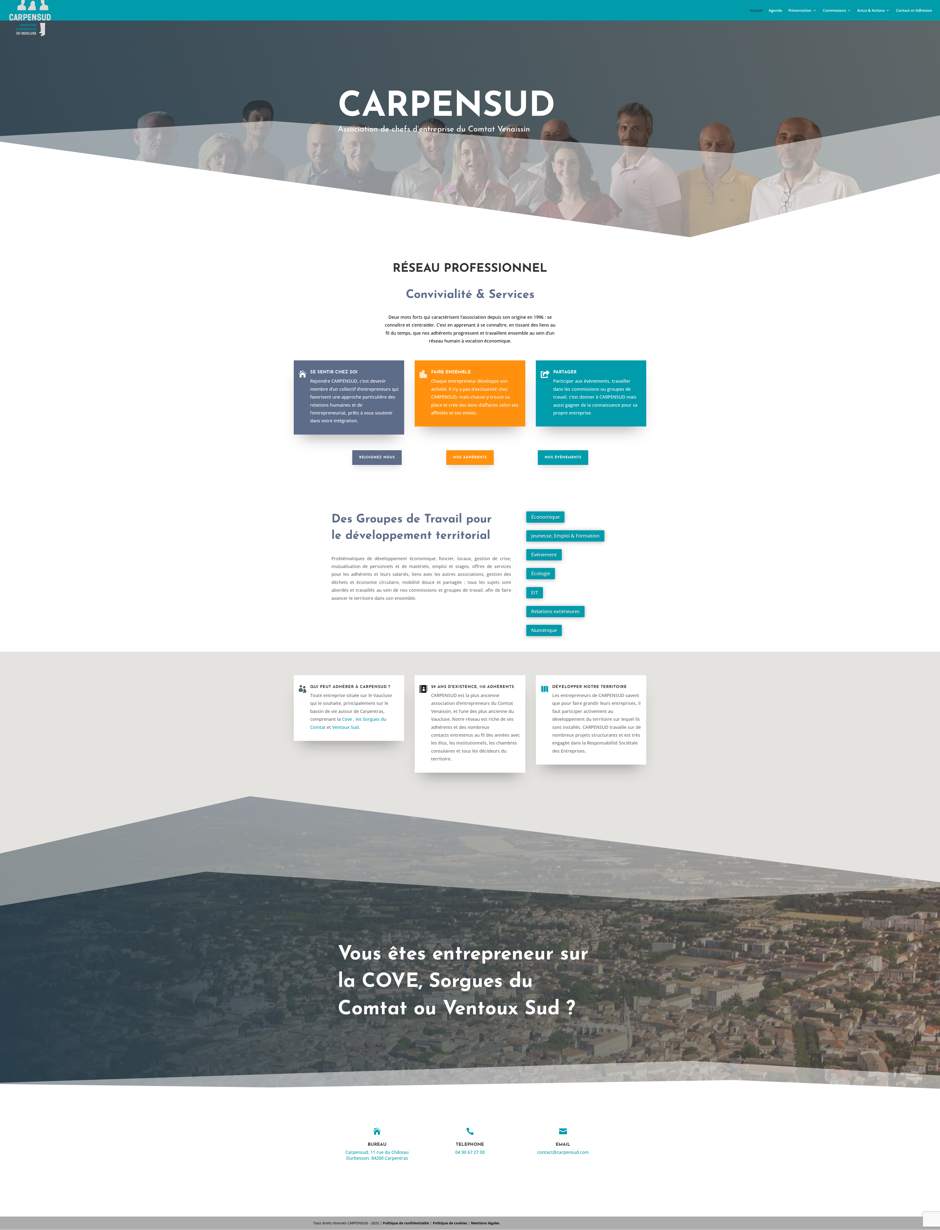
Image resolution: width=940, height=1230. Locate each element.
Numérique (544, 630)
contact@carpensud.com (563, 1152)
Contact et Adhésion (914, 11)
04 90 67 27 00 (470, 1152)
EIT (534, 592)
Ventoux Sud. (346, 727)
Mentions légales (485, 1223)
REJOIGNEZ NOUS (377, 457)
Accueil (756, 11)
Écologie (540, 573)
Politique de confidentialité (406, 1223)
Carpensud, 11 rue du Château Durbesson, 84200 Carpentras (377, 1155)
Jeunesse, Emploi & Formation (565, 535)
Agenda (775, 11)
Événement (544, 554)
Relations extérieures (555, 611)
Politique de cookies (450, 1223)
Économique (545, 517)
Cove (347, 719)
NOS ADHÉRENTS (470, 457)
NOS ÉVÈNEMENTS (563, 457)
